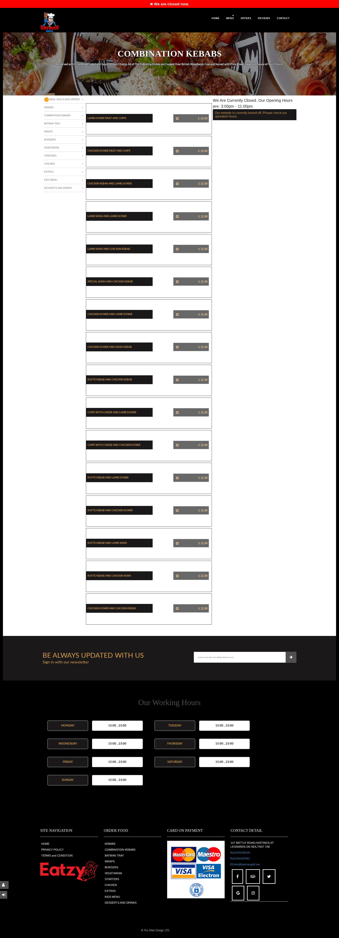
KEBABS (110, 843)
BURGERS (111, 867)
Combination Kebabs (57, 115)
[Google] (238, 893)
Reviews (264, 18)
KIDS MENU (112, 896)
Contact (283, 18)
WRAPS (110, 861)
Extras (49, 171)
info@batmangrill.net (246, 864)
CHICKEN (111, 885)
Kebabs (49, 107)
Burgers (50, 139)
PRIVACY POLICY (52, 849)
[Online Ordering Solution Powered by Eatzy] (69, 870)
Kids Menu (50, 180)
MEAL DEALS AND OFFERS (64, 99)
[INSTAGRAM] (253, 893)
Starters (50, 155)
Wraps (48, 131)
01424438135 (241, 852)
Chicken (49, 163)
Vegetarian (51, 147)
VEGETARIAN (113, 873)
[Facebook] (237, 876)
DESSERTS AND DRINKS (121, 902)
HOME (45, 843)
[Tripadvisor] (253, 876)
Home (216, 18)
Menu (230, 18)
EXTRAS (110, 890)
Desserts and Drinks (58, 188)
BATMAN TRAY (114, 855)
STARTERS (112, 879)
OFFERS (246, 18)
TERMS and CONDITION (57, 855)
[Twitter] (269, 876)
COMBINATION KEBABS (120, 849)
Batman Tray (52, 123)
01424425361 (241, 858)
